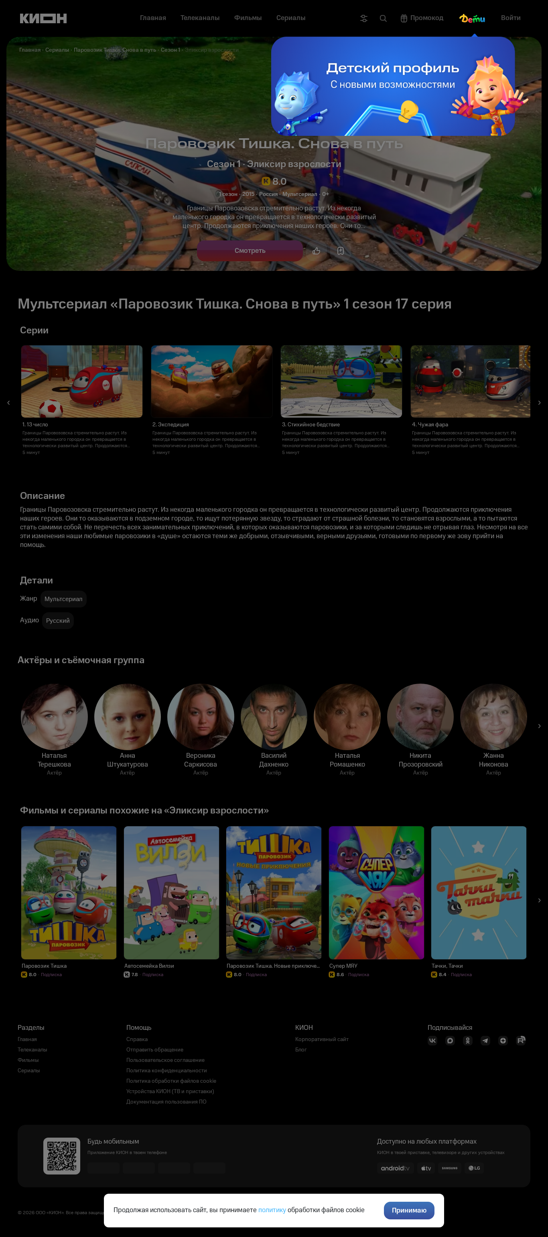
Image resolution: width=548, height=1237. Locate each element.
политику (272, 1210)
